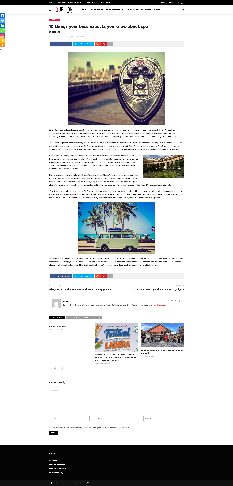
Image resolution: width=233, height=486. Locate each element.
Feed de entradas (57, 465)
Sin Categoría (54, 20)
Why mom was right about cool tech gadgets (159, 289)
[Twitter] (2, 20)
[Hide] (1, 50)
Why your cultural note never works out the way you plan (80, 289)
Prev (53, 368)
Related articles (57, 318)
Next (59, 368)
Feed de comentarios (59, 468)
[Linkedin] (2, 25)
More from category (92, 318)
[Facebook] (2, 15)
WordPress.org (56, 472)
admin (51, 37)
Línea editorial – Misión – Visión (98, 3)
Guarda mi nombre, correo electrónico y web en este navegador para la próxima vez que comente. (89, 427)
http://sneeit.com (159, 305)
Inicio (51, 3)
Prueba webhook (57, 326)
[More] (2, 45)
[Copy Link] (2, 40)
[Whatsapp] (2, 30)
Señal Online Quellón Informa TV (69, 3)
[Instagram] (2, 35)
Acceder (53, 461)
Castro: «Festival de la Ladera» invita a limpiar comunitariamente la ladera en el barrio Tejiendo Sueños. (115, 357)
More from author (74, 318)
